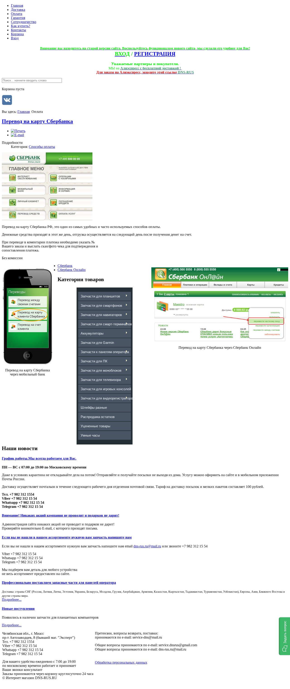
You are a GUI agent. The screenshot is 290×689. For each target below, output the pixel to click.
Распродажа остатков (98, 417)
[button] (284, 636)
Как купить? (20, 26)
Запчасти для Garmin (97, 342)
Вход (15, 38)
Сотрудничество (23, 22)
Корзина (17, 34)
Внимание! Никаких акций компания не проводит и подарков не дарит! (60, 515)
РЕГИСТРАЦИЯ (154, 54)
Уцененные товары (95, 426)
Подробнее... (12, 599)
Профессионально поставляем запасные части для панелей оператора (59, 582)
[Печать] (18, 131)
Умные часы (90, 435)
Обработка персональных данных (121, 662)
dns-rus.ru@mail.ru (147, 546)
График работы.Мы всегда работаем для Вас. (39, 458)
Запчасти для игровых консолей (106, 389)
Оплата (16, 14)
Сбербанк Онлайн (72, 270)
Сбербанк (65, 266)
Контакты (18, 30)
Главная (17, 5)
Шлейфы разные (94, 407)
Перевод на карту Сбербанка (37, 121)
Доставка (18, 10)
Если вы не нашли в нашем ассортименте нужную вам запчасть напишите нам (67, 537)
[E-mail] (17, 135)
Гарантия (18, 18)
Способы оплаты (42, 147)
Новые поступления (18, 609)
